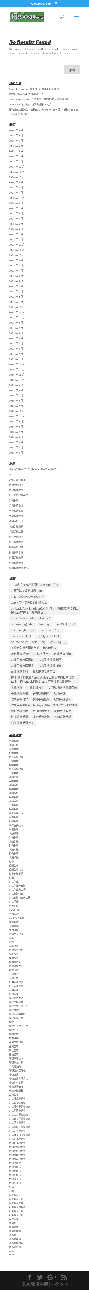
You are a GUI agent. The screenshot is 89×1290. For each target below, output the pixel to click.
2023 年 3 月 (16, 229)
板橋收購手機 (16, 552)
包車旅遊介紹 (16, 1199)
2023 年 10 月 (16, 198)
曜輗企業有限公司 (18, 1006)
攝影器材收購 (16, 934)
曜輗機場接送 (16, 1002)
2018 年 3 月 (16, 452)
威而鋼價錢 (15, 1247)
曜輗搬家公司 (16, 1018)
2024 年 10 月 (16, 177)
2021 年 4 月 (16, 343)
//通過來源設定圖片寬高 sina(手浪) (37, 585)
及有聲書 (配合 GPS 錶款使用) (30, 654)
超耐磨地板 (15, 962)
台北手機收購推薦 (49, 660)
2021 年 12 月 (16, 307)
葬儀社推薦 (15, 1231)
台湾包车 (14, 1094)
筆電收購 (14, 749)
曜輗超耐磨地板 (17, 1014)
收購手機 (60, 693)
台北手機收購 (16, 485)
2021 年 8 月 (16, 322)
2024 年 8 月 (16, 187)
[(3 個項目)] (11, 584)
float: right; (45, 624)
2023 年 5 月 (16, 218)
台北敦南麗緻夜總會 (19, 1127)
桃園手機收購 (16, 557)
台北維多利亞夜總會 (19, 1135)
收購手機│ (41, 1284)
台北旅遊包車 (16, 893)
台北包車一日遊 (17, 885)
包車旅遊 (14, 1038)
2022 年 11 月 (16, 250)
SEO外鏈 (14, 910)
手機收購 (14, 500)
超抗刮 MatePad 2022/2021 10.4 (27, 94)
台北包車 (14, 881)
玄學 (11, 1191)
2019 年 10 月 (16, 380)
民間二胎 (14, 978)
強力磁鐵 (14, 930)
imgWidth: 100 (65, 624)
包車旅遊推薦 (16, 873)
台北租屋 (14, 901)
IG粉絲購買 (15, 1066)
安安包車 (14, 1219)
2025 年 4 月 (16, 146)
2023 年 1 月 (16, 239)
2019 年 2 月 (16, 406)
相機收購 (14, 753)
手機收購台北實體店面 (62, 687)
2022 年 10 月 (16, 255)
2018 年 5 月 (16, 442)
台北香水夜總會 (17, 1098)
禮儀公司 (14, 1227)
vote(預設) (38, 642)
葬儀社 (12, 1223)
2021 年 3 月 (16, 348)
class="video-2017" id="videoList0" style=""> (33, 469)
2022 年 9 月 (16, 260)
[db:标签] (55, 642)
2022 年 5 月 (16, 281)
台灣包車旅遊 (16, 1042)
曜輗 (11, 1022)
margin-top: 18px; (51, 630)
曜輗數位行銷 (16, 1062)
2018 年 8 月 (16, 426)
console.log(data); (22, 624)
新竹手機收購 (16, 537)
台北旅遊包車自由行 (19, 897)
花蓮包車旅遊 (16, 869)
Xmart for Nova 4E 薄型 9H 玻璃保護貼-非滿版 (34, 89)
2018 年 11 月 (16, 411)
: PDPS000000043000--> (27, 596)
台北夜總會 (15, 1163)
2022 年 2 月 (16, 296)
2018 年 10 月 (16, 416)
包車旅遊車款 (16, 1203)
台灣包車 (14, 994)
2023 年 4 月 (16, 224)
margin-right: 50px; (23, 630)
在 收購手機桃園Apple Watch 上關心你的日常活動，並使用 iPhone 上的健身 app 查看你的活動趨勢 (44, 679)
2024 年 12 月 (16, 166)
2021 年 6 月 (16, 333)
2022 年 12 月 (16, 244)
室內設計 (14, 914)
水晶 (11, 1187)
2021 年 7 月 (16, 328)
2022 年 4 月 (16, 286)
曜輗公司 (14, 1034)
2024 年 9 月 (16, 182)
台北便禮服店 (16, 1183)
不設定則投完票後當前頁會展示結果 (33, 648)
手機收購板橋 (16, 511)
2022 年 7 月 (16, 270)
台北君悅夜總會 (17, 1147)
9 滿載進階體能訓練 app (26, 591)
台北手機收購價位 (22, 660)
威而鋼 (12, 1235)
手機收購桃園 (16, 516)
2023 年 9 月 (16, 203)
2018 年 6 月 (16, 437)
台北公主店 (15, 1179)
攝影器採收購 (16, 757)
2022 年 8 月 (16, 265)
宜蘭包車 (14, 958)
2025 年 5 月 (16, 140)
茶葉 (11, 938)
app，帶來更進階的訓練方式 (29, 602)
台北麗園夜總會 (17, 1110)
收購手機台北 (16, 521)
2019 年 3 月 (16, 400)
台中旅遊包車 (16, 966)
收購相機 (14, 793)
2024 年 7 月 (16, 192)
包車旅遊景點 (16, 1215)
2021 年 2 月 (16, 354)
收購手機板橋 (16, 526)
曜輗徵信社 (15, 1010)
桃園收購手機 (16, 563)
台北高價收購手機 (18, 495)
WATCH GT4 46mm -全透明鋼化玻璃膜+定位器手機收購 (39, 99)
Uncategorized (17, 479)
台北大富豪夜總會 (18, 1114)
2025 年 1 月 (16, 161)
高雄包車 (14, 954)
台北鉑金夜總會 (17, 1131)
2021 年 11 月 (16, 312)
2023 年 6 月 (16, 213)
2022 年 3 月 (16, 291)
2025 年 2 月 (16, 156)
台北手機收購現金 (22, 665)
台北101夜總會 (17, 1102)
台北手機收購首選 (49, 665)
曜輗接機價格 (16, 1090)
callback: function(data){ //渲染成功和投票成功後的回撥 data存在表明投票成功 (44, 610)
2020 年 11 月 (16, 364)
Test (11, 474)
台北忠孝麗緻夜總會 (19, 1118)
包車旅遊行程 (16, 1211)
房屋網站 (14, 906)
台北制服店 (15, 1171)
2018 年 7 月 (16, 432)
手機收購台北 (16, 505)
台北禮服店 (15, 1167)
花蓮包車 (14, 865)
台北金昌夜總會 (17, 1159)
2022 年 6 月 (16, 276)
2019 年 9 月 (16, 385)
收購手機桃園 (16, 531)
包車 (11, 861)
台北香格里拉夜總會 (19, 1106)
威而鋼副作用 (16, 1243)
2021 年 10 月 (16, 317)
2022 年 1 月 (16, 302)
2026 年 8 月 (16, 130)
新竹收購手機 (16, 542)
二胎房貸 (14, 974)
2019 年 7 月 (16, 395)
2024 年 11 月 (16, 172)
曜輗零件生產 (16, 998)
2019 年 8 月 (16, 390)
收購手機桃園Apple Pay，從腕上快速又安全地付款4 (44, 705)
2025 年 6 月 (16, 135)
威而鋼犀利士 (16, 1239)
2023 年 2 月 (16, 234)
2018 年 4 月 (16, 447)
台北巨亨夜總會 (17, 1122)
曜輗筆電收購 (16, 1058)
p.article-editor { (21, 636)
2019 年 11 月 (16, 374)
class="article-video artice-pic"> (31, 618)
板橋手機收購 (16, 547)
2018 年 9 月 (16, 421)
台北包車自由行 (17, 889)
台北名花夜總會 (17, 1139)
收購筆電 (14, 777)
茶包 (11, 942)
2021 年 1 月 (16, 359)
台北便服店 (15, 1175)
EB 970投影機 (16, 918)
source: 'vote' (19, 642)
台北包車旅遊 (16, 986)
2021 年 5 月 (16, 338)
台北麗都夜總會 (17, 1151)
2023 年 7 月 (16, 208)
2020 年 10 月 (16, 369)
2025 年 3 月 (16, 151)
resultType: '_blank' (48, 636)
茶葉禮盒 (14, 946)
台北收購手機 (16, 490)
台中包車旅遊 (16, 950)
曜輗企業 (14, 1030)
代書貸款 (14, 970)
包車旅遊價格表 (17, 1207)
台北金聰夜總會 (17, 1155)
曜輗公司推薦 (16, 1082)
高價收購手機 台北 (19, 568)
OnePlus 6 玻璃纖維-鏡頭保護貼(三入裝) (30, 104)
